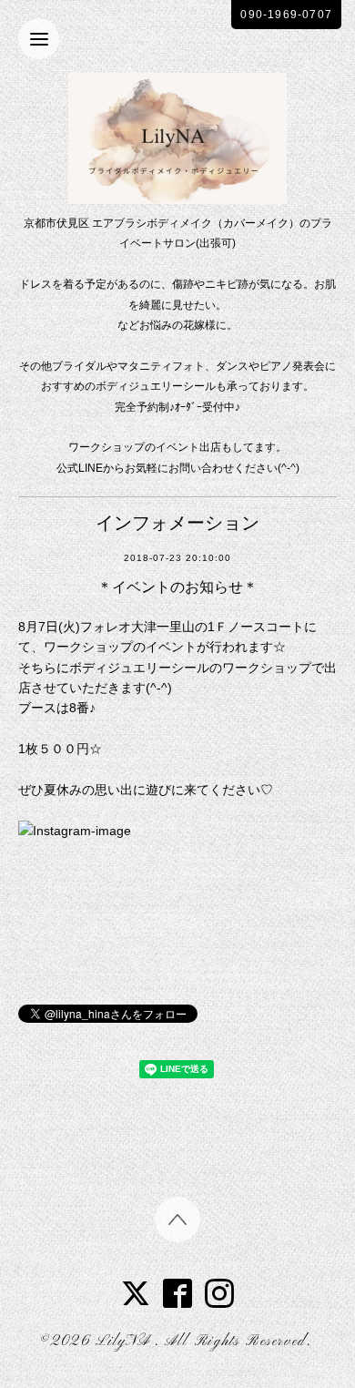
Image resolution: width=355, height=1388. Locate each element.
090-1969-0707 (286, 14)
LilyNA (125, 1341)
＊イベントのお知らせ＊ (177, 587)
